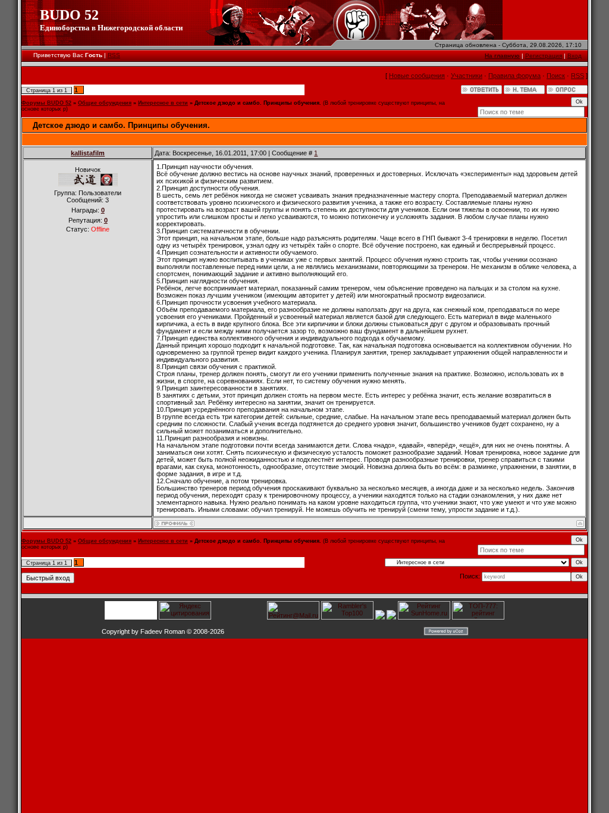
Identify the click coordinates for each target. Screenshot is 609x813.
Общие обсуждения (104, 103)
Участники (466, 75)
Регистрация (543, 55)
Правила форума (514, 75)
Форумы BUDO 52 (46, 103)
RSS (114, 55)
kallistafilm (88, 153)
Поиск (556, 75)
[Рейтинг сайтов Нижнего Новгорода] (380, 617)
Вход (574, 55)
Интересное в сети (163, 103)
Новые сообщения (417, 75)
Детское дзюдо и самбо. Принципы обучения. (257, 103)
